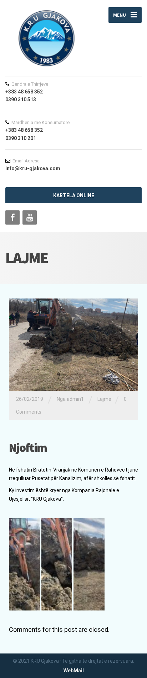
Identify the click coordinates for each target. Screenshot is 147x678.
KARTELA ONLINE (73, 195)
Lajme (104, 399)
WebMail (74, 670)
